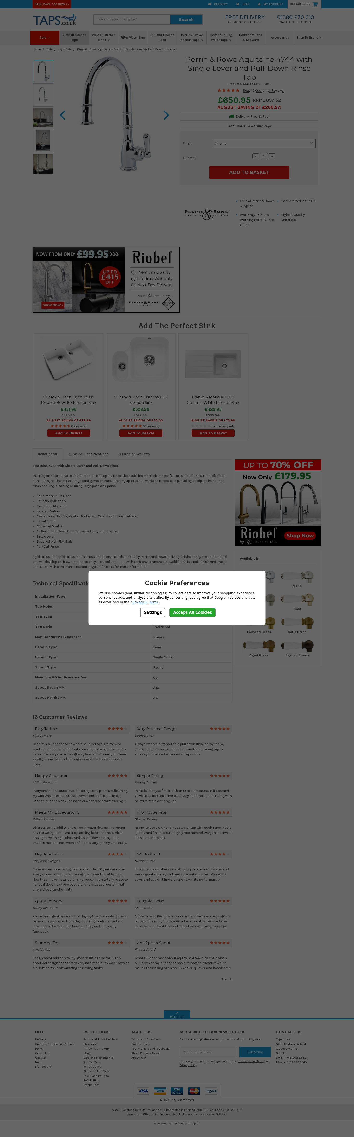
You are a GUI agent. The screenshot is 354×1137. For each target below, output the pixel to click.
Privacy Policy (140, 1044)
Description (47, 454)
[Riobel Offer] (278, 502)
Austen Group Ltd (189, 1123)
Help (245, 4)
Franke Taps (91, 1085)
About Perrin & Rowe (145, 1053)
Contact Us (42, 1053)
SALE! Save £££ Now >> (51, 4)
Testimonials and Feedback (150, 1048)
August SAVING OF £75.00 (141, 420)
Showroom (90, 1044)
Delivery (220, 4)
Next (224, 979)
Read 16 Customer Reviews (263, 90)
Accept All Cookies (192, 612)
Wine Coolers (92, 1066)
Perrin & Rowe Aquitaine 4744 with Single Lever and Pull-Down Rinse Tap (127, 49)
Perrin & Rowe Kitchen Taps (191, 37)
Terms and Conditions (146, 1039)
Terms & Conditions (251, 1061)
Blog (86, 1053)
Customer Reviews (134, 454)
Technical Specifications (88, 454)
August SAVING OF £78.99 (69, 420)
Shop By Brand (307, 37)
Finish (187, 143)
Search (186, 19)
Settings (153, 612)
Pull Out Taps (92, 1062)
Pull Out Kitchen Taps (162, 37)
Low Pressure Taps (96, 1076)
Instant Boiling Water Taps (221, 37)
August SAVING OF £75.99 (213, 420)
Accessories (280, 37)
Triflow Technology (96, 1048)
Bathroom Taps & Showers (250, 37)
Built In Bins (91, 1080)
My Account (273, 4)
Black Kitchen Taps (96, 1071)
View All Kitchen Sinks (104, 37)
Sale (43, 37)
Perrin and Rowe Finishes (100, 1039)
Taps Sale (65, 49)
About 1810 (138, 1057)
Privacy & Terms (145, 602)
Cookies (41, 1057)
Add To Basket (68, 433)
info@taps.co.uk (297, 1057)
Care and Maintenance (98, 1057)
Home (37, 49)
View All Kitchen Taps (74, 37)
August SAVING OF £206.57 (248, 107)
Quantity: (190, 158)
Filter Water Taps (133, 37)
